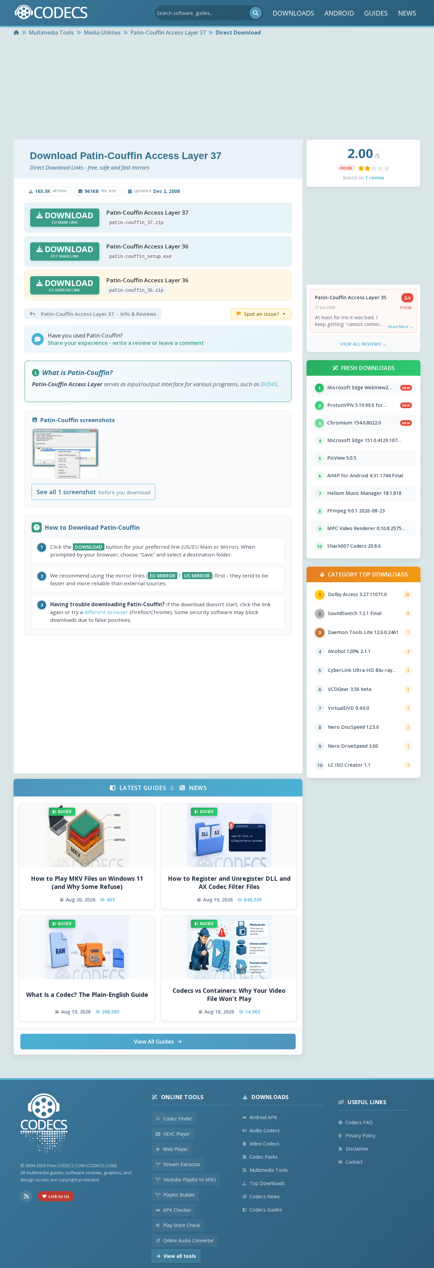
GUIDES (376, 13)
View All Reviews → (363, 344)
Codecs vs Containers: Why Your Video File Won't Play (229, 994)
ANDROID (339, 13)
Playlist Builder (179, 1195)
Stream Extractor (181, 1164)
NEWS (407, 13)
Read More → (400, 326)
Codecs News (265, 1196)
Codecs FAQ (359, 1122)
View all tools (179, 1256)
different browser (106, 612)
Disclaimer (357, 1148)
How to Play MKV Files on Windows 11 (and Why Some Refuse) (87, 882)
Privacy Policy (360, 1135)
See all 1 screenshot (93, 492)
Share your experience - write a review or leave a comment (126, 343)
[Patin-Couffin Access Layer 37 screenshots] (65, 453)
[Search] (256, 13)
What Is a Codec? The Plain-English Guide (87, 994)
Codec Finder (177, 1118)
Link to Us (58, 1196)
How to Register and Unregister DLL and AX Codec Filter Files (229, 882)
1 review (374, 177)
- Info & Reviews (98, 313)
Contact (354, 1162)
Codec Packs (264, 1157)
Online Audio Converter (188, 1240)
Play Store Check (181, 1225)
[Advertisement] (217, 88)
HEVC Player (176, 1134)
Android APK (263, 1117)
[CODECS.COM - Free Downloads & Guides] (44, 1124)
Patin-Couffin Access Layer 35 (350, 297)
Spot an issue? (265, 313)
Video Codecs (264, 1143)
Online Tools (182, 1097)
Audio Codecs (265, 1130)
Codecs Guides (266, 1209)
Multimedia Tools (269, 1170)
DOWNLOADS (293, 13)
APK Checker (177, 1210)
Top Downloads (267, 1183)
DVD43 (268, 384)
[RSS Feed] (26, 1196)
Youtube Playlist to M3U (189, 1179)
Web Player (175, 1149)
